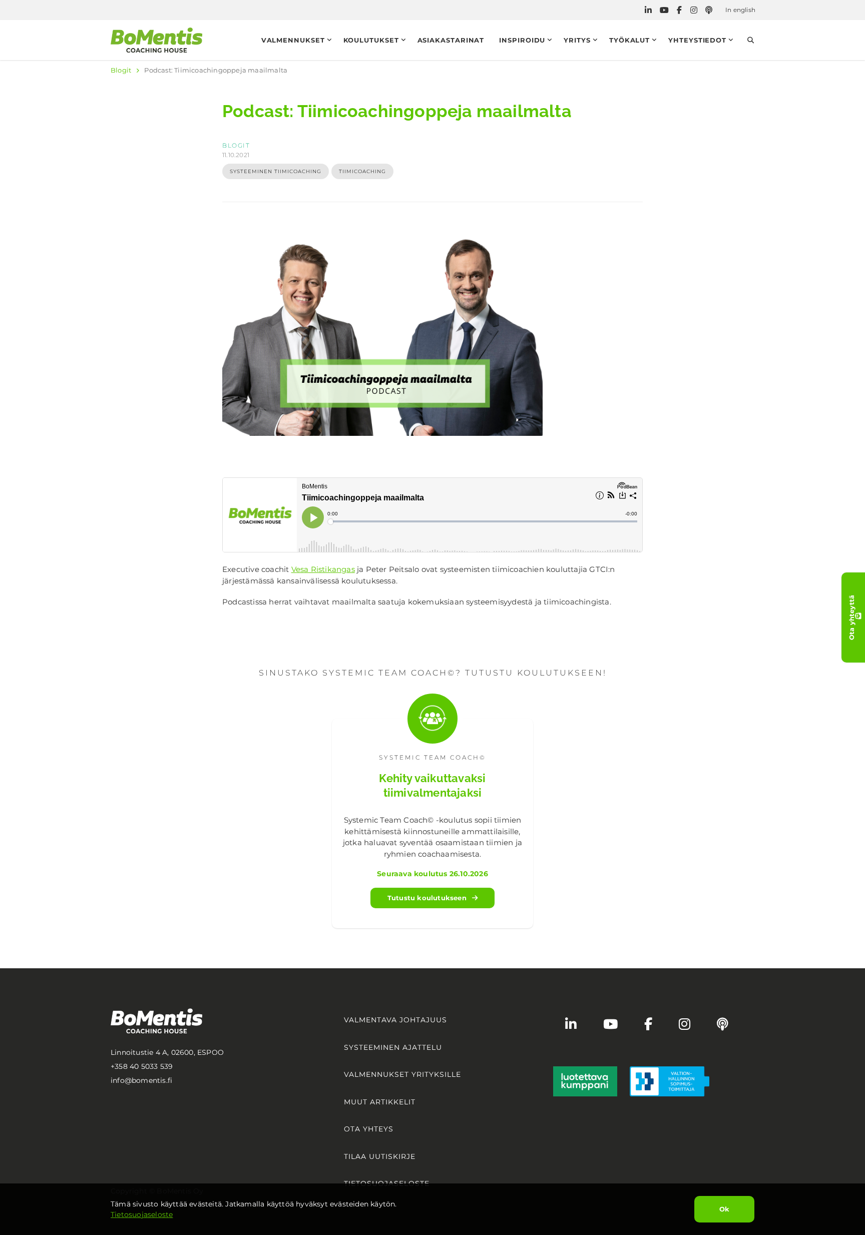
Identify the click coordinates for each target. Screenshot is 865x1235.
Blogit (121, 70)
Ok (724, 1209)
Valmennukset (293, 40)
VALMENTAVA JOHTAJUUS (395, 1019)
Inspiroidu (522, 40)
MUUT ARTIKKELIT (379, 1101)
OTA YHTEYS (368, 1128)
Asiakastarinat (451, 40)
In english (740, 10)
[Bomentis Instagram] (693, 10)
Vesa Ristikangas (323, 569)
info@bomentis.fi (141, 1080)
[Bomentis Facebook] (679, 10)
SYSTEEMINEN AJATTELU (393, 1047)
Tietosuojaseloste (142, 1214)
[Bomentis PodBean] (708, 10)
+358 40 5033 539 (142, 1066)
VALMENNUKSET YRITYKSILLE (402, 1074)
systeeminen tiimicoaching (275, 171)
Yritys (577, 40)
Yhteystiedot (697, 40)
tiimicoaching (362, 171)
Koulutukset (371, 40)
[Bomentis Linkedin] (648, 10)
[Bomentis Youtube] (664, 10)
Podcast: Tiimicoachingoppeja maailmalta (215, 70)
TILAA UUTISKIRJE (379, 1156)
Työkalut (629, 40)
